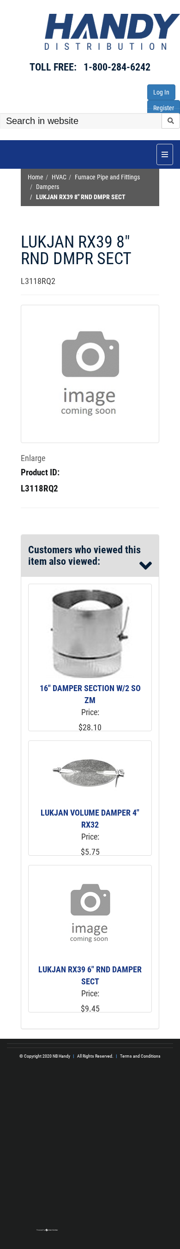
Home (35, 177)
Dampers (47, 187)
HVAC (59, 177)
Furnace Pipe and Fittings (107, 177)
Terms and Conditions (140, 1056)
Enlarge (33, 458)
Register (163, 108)
